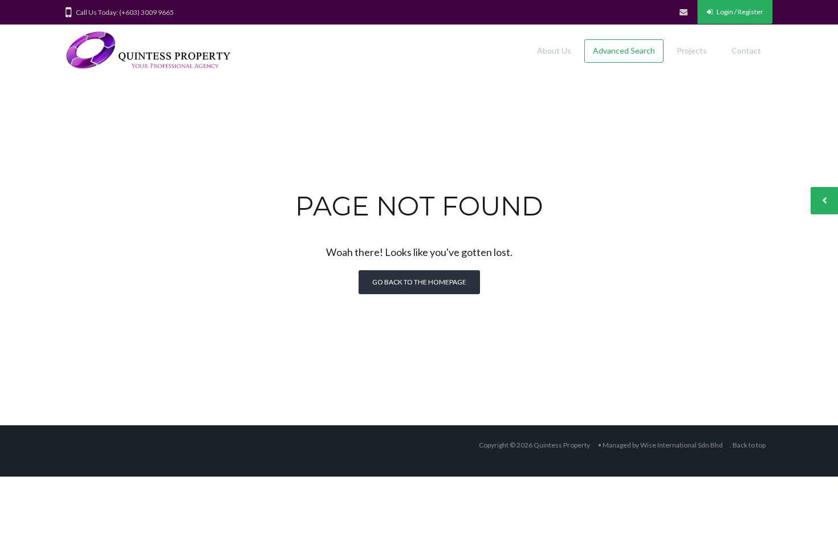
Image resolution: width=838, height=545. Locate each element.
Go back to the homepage (419, 282)
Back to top (749, 445)
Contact (746, 50)
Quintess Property (562, 445)
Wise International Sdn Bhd (681, 445)
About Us (554, 50)
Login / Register (739, 11)
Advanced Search (624, 50)
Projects (692, 50)
